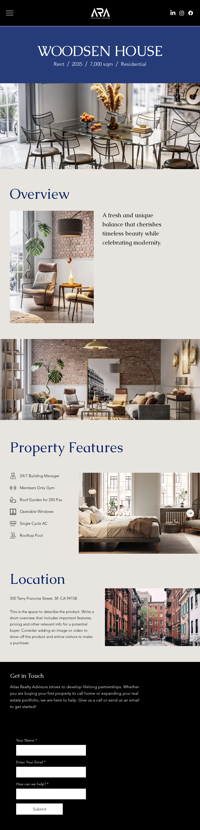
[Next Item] (190, 513)
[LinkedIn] (173, 13)
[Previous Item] (88, 513)
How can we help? (32, 784)
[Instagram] (182, 13)
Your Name (26, 740)
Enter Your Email (31, 762)
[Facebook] (191, 13)
